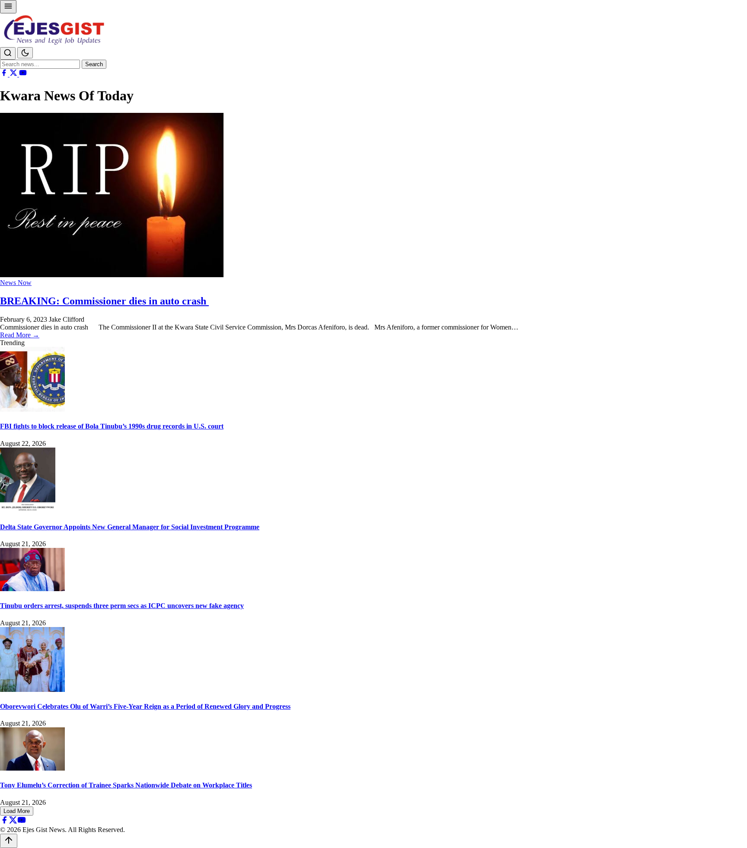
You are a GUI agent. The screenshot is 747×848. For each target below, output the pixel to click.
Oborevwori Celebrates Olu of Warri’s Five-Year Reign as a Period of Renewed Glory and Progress (145, 706)
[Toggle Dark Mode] (25, 52)
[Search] (8, 53)
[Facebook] (5, 74)
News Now (16, 282)
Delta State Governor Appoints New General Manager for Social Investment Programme (129, 527)
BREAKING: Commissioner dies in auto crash (104, 301)
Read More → (19, 335)
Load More (16, 811)
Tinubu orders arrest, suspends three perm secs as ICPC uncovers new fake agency (122, 605)
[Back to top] (8, 841)
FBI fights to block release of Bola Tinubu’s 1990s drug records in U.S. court (111, 426)
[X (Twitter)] (14, 74)
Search (94, 64)
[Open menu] (8, 6)
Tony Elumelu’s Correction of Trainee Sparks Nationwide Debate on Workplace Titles (126, 785)
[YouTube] (23, 74)
